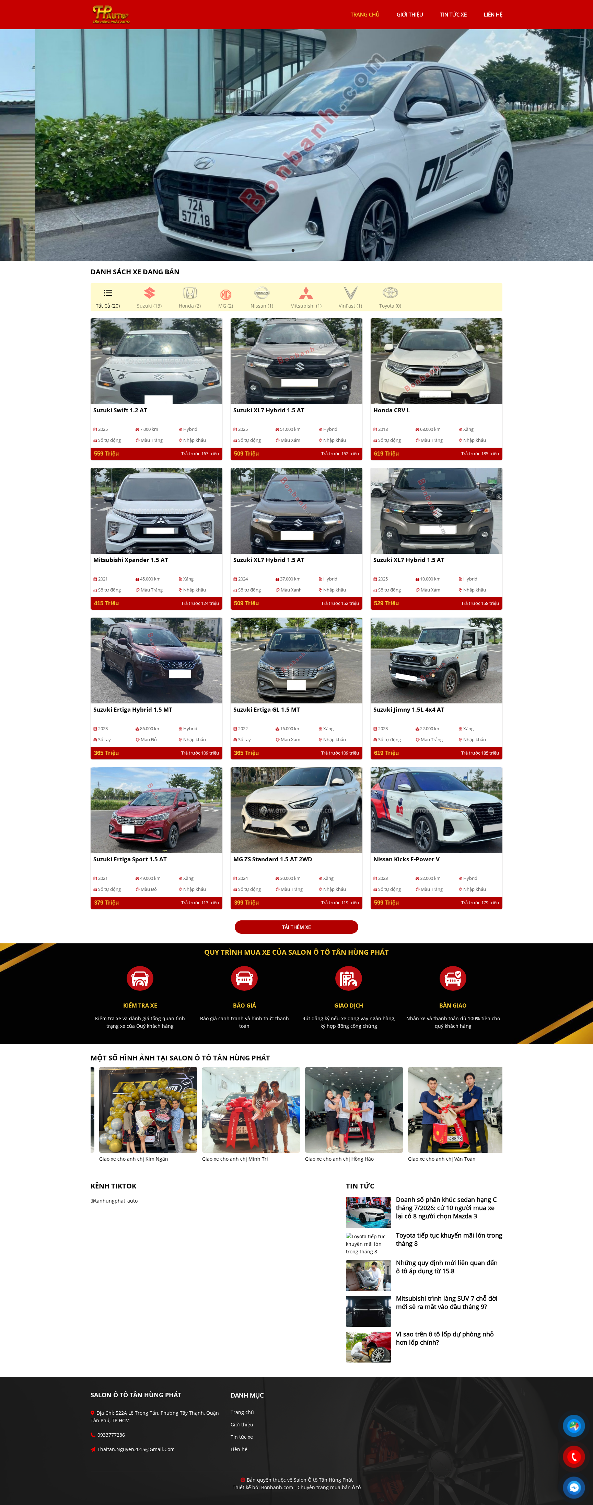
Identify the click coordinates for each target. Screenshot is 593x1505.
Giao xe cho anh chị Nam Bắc (435, 1159)
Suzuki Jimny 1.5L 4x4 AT (408, 709)
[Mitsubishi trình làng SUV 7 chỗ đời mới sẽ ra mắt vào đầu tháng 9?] (368, 1311)
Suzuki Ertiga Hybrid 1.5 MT (132, 709)
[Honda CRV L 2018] (436, 360)
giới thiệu (410, 14)
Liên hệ (239, 1449)
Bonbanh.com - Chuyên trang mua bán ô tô (311, 1487)
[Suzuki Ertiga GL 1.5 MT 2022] (296, 660)
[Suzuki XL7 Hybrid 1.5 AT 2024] (296, 510)
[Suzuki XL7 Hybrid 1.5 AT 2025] (296, 360)
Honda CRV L (391, 410)
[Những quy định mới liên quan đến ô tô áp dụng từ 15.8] (368, 1275)
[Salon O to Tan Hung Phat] (111, 14)
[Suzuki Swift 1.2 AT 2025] (156, 360)
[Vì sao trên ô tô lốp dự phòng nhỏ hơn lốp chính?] (368, 1346)
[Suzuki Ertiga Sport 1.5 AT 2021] (156, 809)
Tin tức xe (242, 1437)
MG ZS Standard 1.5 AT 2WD (272, 859)
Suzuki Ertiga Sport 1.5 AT (130, 859)
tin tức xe (453, 14)
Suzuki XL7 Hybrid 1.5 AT (268, 410)
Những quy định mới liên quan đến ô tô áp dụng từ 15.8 (447, 1267)
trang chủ (365, 14)
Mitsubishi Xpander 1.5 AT (130, 560)
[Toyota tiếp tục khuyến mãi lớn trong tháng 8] (368, 1243)
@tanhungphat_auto (114, 1200)
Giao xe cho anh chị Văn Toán (333, 1159)
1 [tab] (293, 250)
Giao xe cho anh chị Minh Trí (126, 1159)
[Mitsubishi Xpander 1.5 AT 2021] (156, 510)
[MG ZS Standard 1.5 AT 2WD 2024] (296, 809)
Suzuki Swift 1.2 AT (120, 410)
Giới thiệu (242, 1424)
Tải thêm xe (296, 927)
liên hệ (493, 14)
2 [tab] (299, 250)
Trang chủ (242, 1412)
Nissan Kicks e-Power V (406, 859)
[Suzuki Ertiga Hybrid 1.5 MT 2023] (156, 660)
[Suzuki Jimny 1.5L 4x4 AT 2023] (436, 660)
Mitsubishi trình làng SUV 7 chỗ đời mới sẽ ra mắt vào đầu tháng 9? (447, 1302)
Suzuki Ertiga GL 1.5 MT (266, 709)
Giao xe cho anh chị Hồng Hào (230, 1159)
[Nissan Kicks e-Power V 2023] (436, 809)
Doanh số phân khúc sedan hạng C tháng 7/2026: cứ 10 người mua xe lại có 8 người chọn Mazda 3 (446, 1207)
